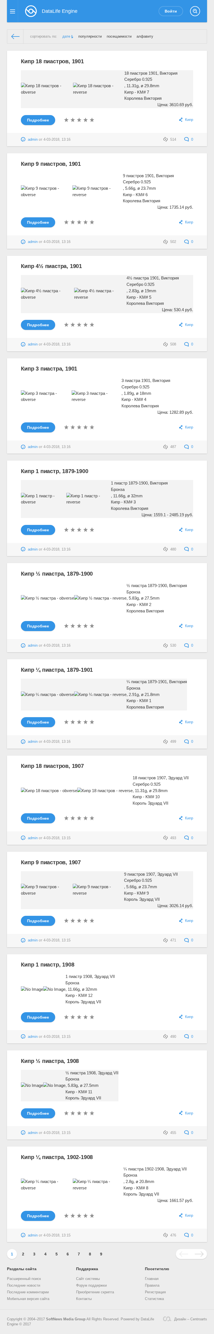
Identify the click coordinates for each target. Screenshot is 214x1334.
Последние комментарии (28, 1292)
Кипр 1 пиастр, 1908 (47, 964)
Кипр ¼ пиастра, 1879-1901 (57, 670)
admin (33, 140)
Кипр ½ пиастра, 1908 (50, 1061)
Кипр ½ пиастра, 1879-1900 (57, 574)
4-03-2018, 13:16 (56, 140)
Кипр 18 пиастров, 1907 (52, 766)
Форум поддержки (91, 1285)
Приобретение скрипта (95, 1292)
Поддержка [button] (87, 1269)
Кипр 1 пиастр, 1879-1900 (54, 471)
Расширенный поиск (24, 1279)
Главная (152, 1279)
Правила (152, 1285)
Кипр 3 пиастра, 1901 (49, 369)
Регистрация (155, 1292)
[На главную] (15, 36)
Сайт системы (88, 1279)
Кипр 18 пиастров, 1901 (52, 61)
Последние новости (23, 1285)
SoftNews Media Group (66, 1319)
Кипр (189, 120)
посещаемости (119, 36)
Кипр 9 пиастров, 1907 (51, 862)
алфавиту (145, 36)
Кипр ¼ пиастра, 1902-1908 (57, 1157)
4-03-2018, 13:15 (56, 838)
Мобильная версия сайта (28, 1299)
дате (66, 36)
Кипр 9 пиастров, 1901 (51, 164)
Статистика (154, 1299)
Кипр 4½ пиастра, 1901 (51, 266)
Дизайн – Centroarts (190, 1319)
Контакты (84, 1299)
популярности (90, 36)
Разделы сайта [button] (22, 1269)
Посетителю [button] (157, 1269)
